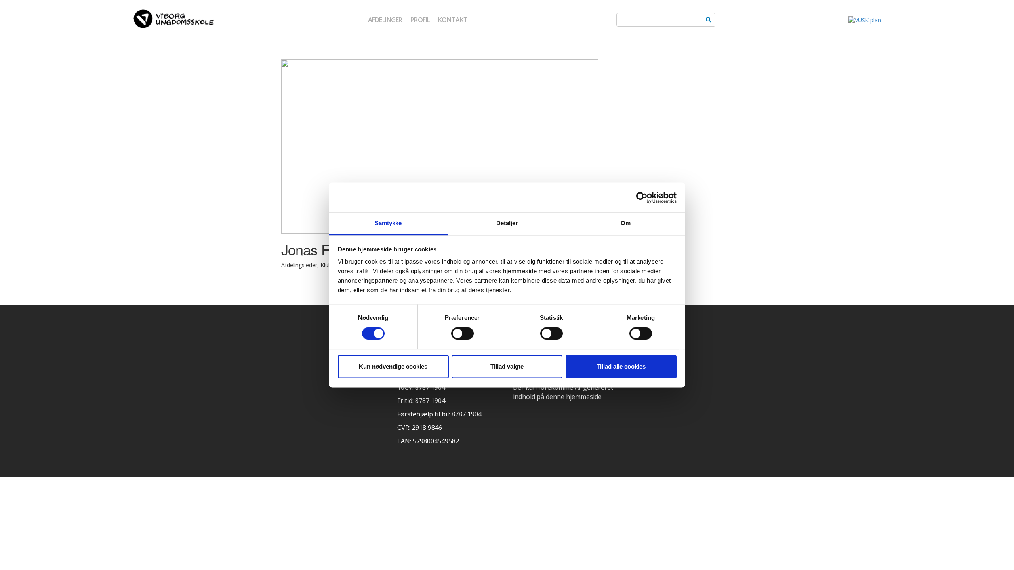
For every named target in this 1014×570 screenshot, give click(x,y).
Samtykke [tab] (388, 223)
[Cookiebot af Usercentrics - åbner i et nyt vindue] (642, 197)
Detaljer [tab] (507, 223)
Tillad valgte (507, 366)
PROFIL (420, 19)
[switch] (462, 333)
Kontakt (453, 19)
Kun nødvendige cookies (393, 366)
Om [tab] (626, 223)
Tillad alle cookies (621, 366)
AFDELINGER (385, 19)
